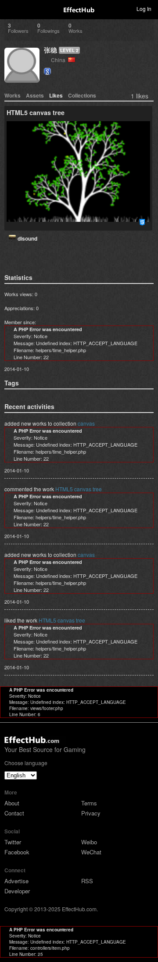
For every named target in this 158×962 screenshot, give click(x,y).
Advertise (16, 881)
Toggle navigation (10, 8)
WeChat (91, 852)
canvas (86, 423)
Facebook (16, 852)
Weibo (89, 842)
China (59, 59)
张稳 (50, 50)
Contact (14, 813)
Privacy (91, 813)
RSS (87, 881)
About (11, 803)
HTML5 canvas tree (78, 489)
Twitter (12, 842)
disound (27, 238)
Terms (89, 803)
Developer (17, 891)
